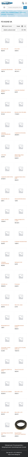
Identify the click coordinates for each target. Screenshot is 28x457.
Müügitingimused (6, 447)
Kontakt (24, 447)
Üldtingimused (8, 445)
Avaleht (3, 12)
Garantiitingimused (16, 447)
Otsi (25, 7)
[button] (7, 46)
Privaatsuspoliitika (18, 445)
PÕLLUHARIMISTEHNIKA (12, 12)
